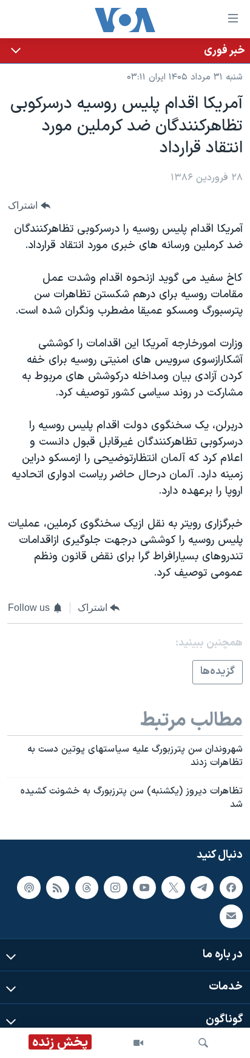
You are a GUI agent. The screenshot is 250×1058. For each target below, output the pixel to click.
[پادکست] (28, 886)
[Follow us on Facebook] (231, 886)
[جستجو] (203, 1043)
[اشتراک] (231, 916)
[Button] (29, 205)
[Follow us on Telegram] (202, 886)
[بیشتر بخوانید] (125, 50)
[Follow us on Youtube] (144, 886)
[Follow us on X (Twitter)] (172, 886)
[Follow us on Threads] (86, 886)
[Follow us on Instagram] (115, 886)
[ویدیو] (138, 1043)
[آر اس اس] (57, 886)
